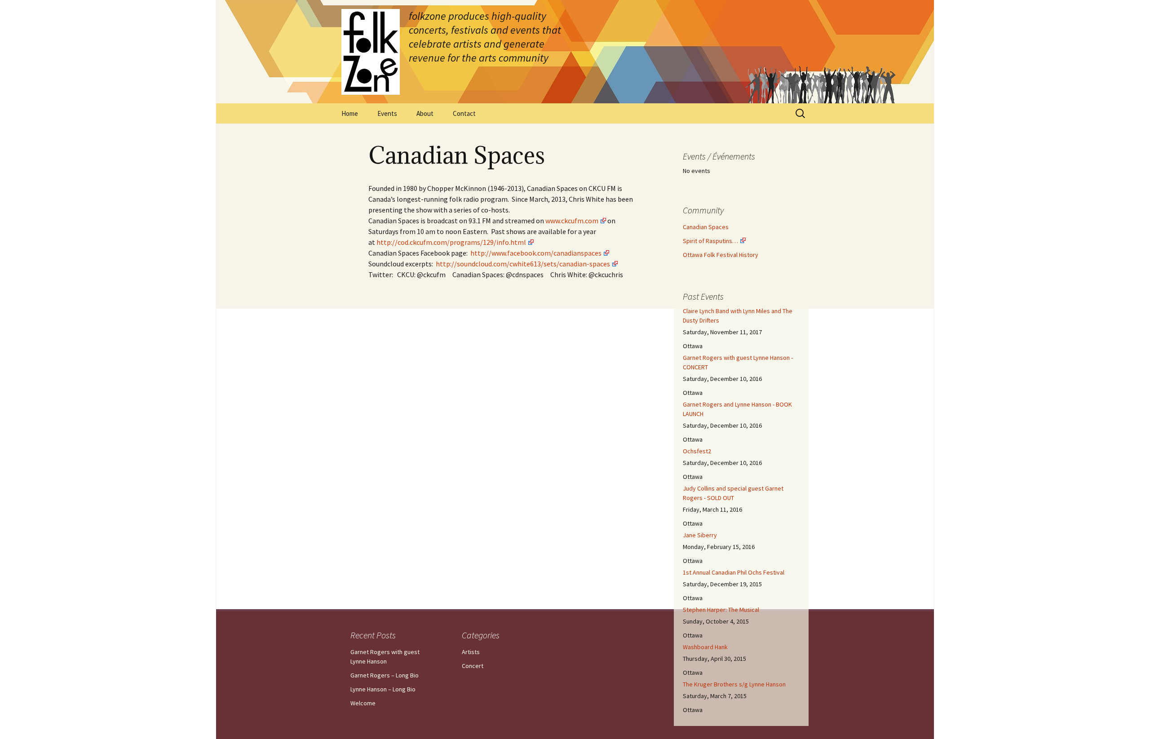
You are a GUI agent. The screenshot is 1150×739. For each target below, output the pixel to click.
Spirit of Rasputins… (710, 241)
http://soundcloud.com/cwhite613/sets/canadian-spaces (523, 263)
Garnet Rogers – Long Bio (384, 675)
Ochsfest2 (697, 451)
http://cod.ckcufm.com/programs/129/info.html (451, 242)
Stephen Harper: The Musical (721, 610)
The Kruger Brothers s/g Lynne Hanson (734, 684)
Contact (464, 113)
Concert (472, 666)
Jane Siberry (700, 535)
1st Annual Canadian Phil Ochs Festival (733, 572)
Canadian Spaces (706, 227)
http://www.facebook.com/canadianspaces (536, 252)
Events (387, 113)
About (424, 113)
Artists (471, 652)
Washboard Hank (705, 647)
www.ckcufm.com (571, 220)
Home (349, 113)
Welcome (363, 703)
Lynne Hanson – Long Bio (383, 689)
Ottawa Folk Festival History (720, 255)
